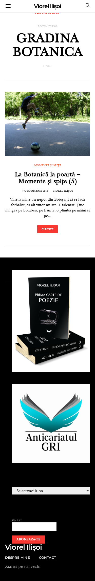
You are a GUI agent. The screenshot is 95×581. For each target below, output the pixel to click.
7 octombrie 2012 (35, 191)
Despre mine (17, 557)
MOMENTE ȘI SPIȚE (47, 165)
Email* (17, 520)
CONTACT (47, 557)
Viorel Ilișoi (47, 6)
